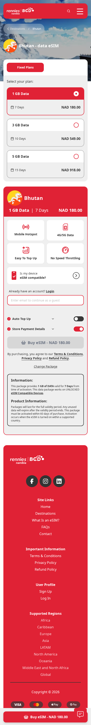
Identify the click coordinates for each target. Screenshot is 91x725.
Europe (45, 634)
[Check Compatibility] (75, 275)
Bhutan (37, 29)
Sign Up (45, 591)
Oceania (45, 661)
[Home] (20, 11)
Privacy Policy (32, 358)
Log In (46, 598)
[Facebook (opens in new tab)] (32, 481)
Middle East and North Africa (45, 667)
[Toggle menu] (80, 11)
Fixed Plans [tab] (25, 67)
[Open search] (68, 11)
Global (45, 674)
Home (45, 506)
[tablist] (45, 67)
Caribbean (45, 627)
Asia (45, 640)
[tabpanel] (45, 132)
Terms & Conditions (68, 354)
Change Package (45, 366)
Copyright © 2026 (45, 692)
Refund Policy (59, 358)
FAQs (45, 527)
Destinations (45, 513)
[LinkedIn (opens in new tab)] (59, 481)
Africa (45, 620)
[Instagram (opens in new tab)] (45, 481)
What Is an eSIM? (45, 520)
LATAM (45, 647)
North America (45, 654)
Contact (45, 533)
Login (50, 291)
